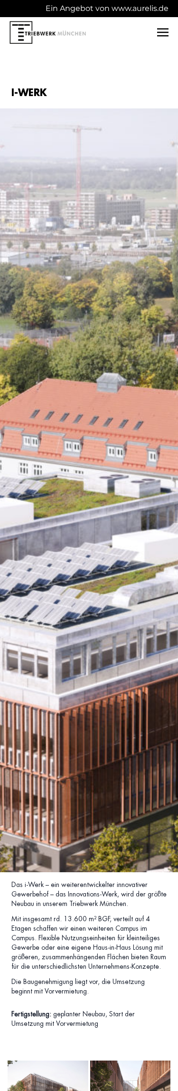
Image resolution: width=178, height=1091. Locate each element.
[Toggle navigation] (163, 32)
